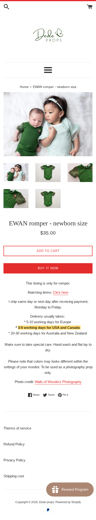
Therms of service (17, 428)
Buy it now (48, 268)
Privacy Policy (14, 460)
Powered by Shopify (68, 502)
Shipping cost (13, 476)
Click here (60, 292)
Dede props (46, 502)
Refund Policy (14, 444)
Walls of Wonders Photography (58, 382)
